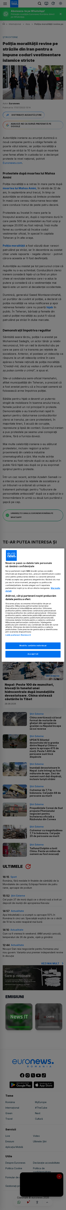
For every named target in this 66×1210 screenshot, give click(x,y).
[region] (33, 605)
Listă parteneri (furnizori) (18, 635)
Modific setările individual (32, 645)
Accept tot (33, 654)
